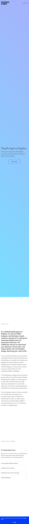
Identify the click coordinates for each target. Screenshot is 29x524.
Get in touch (14, 161)
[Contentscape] (5, 3)
